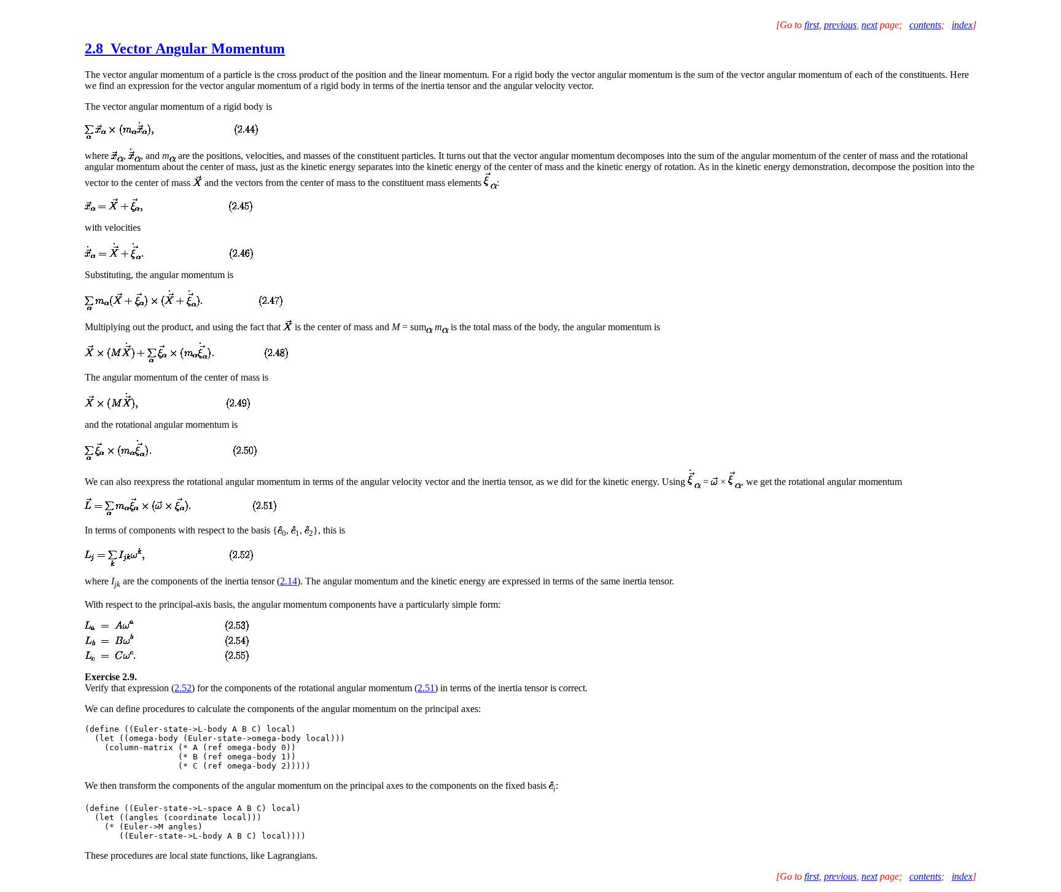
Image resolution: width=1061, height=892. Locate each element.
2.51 (426, 688)
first (811, 25)
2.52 (183, 688)
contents (925, 25)
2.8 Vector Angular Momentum (185, 48)
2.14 (288, 581)
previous (840, 25)
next (869, 25)
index (962, 25)
